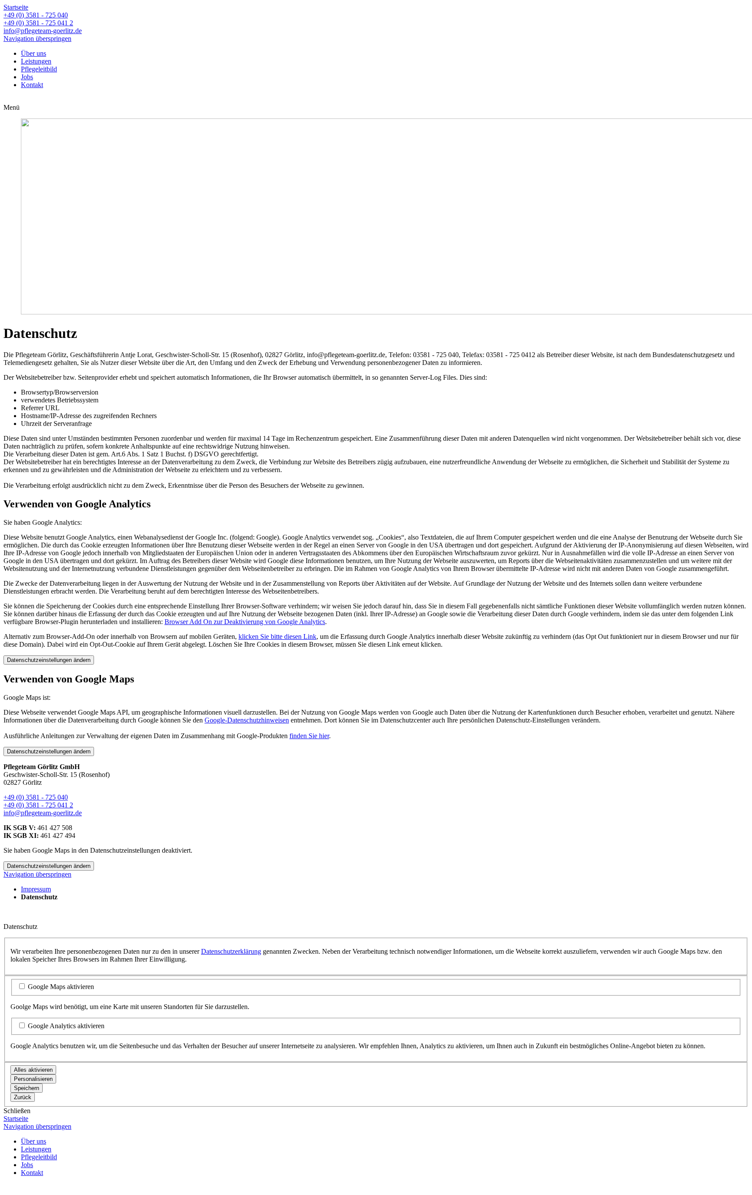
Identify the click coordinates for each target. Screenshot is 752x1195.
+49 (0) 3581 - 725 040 (35, 15)
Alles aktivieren (33, 1070)
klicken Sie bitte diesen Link (277, 636)
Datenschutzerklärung (231, 951)
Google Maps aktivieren (61, 986)
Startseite (15, 7)
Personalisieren (33, 1079)
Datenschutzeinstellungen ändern (49, 660)
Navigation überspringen (37, 38)
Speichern (26, 1088)
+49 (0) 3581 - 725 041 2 (38, 23)
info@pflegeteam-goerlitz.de (42, 30)
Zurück (22, 1097)
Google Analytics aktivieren (66, 1026)
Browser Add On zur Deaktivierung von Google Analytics (244, 621)
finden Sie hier (309, 735)
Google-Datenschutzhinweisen (247, 720)
